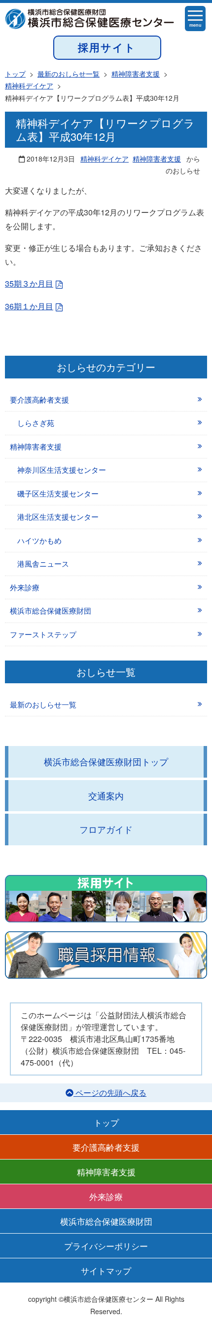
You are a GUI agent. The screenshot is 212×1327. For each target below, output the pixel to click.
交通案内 (106, 795)
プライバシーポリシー (106, 1246)
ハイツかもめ (39, 540)
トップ (106, 1122)
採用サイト (107, 47)
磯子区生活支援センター (58, 493)
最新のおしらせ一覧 (43, 704)
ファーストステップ (43, 634)
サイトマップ (106, 1270)
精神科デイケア (104, 159)
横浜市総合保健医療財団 (50, 610)
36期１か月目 (29, 306)
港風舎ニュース (43, 563)
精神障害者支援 (157, 159)
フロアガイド (106, 829)
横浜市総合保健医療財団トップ (106, 761)
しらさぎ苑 (35, 422)
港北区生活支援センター (58, 516)
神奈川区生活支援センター (61, 469)
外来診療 (24, 587)
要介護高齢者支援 (39, 399)
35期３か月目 (29, 283)
